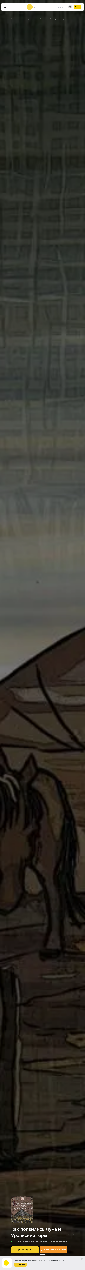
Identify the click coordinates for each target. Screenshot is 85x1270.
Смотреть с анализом (55, 1250)
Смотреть (27, 1250)
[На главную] (31, 7)
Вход (77, 7)
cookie (37, 1261)
